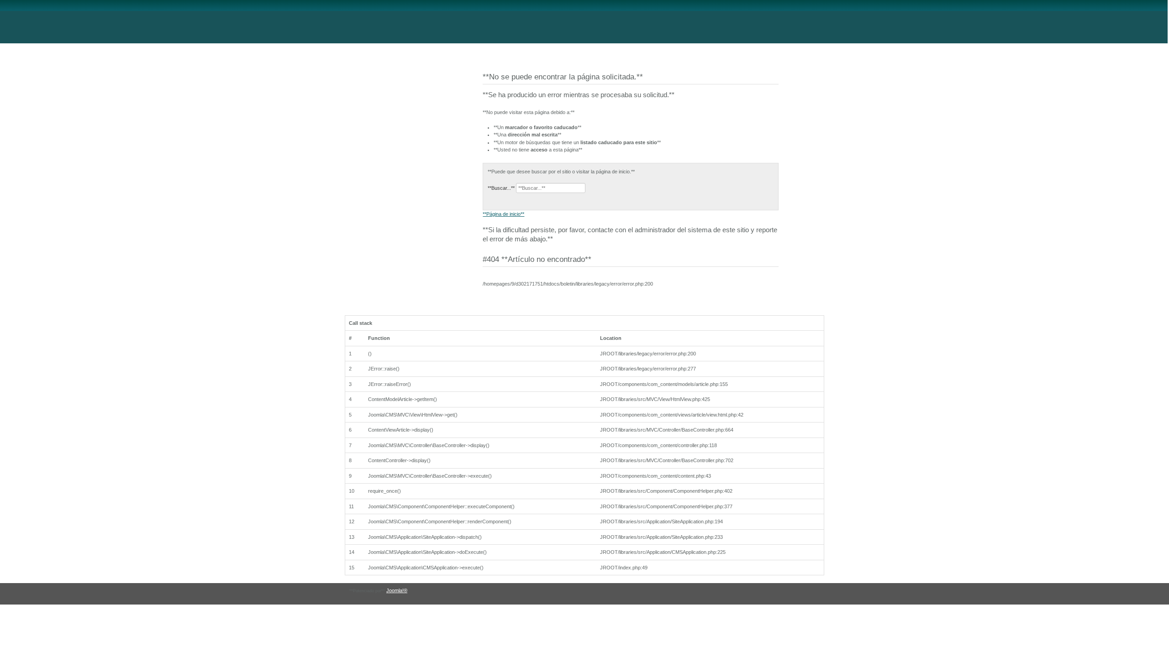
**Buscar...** (501, 188)
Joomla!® (396, 590)
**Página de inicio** (503, 214)
